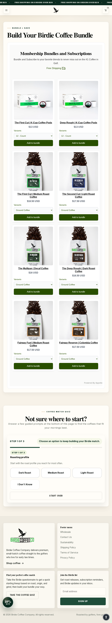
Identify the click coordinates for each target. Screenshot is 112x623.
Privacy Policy (67, 557)
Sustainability (67, 542)
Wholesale (65, 532)
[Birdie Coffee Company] (56, 10)
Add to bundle (33, 143)
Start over (56, 496)
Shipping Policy (68, 547)
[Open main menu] (6, 10)
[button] (106, 617)
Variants (17, 130)
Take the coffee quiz (22, 595)
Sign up (83, 601)
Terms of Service (69, 552)
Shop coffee (13, 563)
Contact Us (66, 537)
